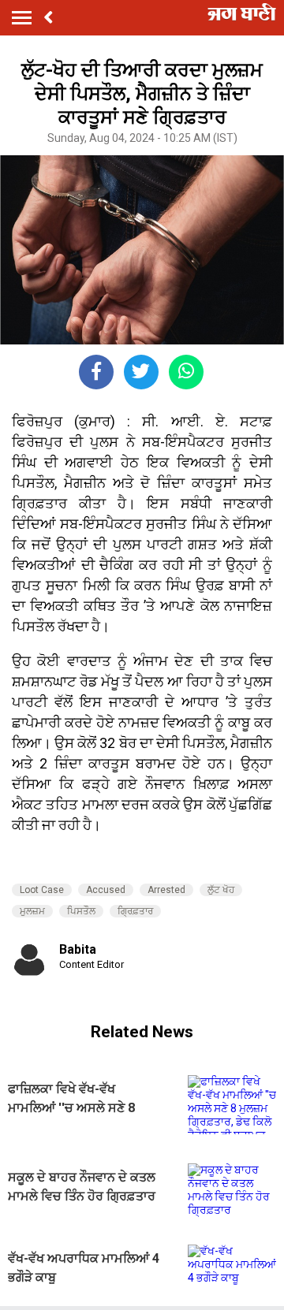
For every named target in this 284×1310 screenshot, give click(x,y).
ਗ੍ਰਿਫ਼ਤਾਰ (135, 911)
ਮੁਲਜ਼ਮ (32, 911)
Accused (105, 889)
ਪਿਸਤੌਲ (81, 911)
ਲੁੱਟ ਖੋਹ (220, 889)
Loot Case (42, 889)
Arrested (166, 889)
